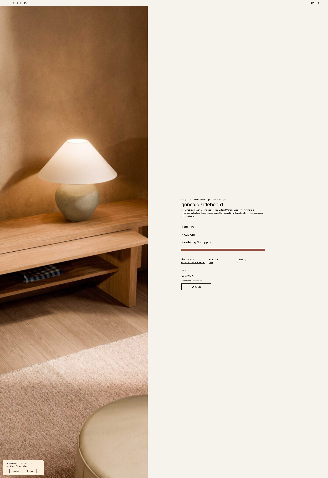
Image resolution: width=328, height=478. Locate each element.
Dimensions (187, 259)
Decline (30, 471)
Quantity (241, 259)
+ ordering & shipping (196, 242)
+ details (187, 227)
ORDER (196, 286)
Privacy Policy (21, 466)
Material (213, 259)
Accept (16, 471)
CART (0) (315, 3)
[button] (2, 245)
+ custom (188, 234)
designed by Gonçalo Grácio (193, 200)
